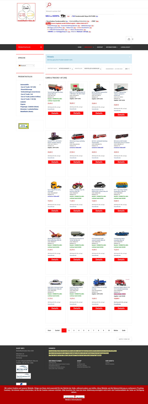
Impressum (52, 362)
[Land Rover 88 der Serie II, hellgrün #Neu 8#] (78, 282)
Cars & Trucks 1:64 (27, 94)
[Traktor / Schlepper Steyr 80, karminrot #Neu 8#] (78, 185)
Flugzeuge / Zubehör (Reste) (29, 106)
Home (79, 47)
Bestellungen (82, 365)
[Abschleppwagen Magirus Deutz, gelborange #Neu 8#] (56, 233)
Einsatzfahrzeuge (26, 89)
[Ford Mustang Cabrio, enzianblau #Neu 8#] (122, 233)
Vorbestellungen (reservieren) (30, 92)
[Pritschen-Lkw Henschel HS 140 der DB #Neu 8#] (78, 233)
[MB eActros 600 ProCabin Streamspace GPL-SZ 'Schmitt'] (122, 136)
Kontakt (100, 47)
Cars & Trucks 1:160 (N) (28, 99)
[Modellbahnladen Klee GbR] (26, 12)
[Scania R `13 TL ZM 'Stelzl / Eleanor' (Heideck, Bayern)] (56, 136)
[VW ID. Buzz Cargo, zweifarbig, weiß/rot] (78, 136)
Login (107, 362)
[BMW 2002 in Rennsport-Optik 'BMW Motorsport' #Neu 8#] (56, 282)
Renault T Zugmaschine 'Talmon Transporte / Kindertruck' (120, 94)
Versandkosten (51, 109)
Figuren (22, 104)
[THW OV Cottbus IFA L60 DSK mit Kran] (100, 282)
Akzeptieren (69, 397)
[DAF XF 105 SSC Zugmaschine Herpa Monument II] (100, 87)
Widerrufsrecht (54, 365)
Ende (123, 330)
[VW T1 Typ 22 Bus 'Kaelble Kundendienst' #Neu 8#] (122, 185)
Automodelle (24, 84)
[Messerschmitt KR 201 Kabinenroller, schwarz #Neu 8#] (100, 185)
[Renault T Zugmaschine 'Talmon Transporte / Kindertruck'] (122, 87)
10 (109, 330)
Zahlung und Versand (56, 368)
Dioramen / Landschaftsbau (29, 109)
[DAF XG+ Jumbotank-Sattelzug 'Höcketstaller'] (100, 136)
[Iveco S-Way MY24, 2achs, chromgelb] (56, 185)
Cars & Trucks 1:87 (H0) (28, 87)
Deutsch (23, 65)
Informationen (111, 47)
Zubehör (23, 102)
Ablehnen (79, 397)
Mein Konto (88, 47)
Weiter (116, 330)
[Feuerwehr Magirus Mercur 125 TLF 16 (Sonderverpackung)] (122, 282)
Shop (79, 362)
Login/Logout (125, 47)
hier (68, 16)
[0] (129, 39)
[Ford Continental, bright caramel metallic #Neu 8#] (100, 233)
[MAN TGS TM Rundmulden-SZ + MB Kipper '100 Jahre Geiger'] (78, 87)
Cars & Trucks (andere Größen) (31, 96)
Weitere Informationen (73, 400)
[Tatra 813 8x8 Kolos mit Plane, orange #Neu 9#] (56, 87)
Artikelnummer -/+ (65, 68)
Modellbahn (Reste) (26, 111)
